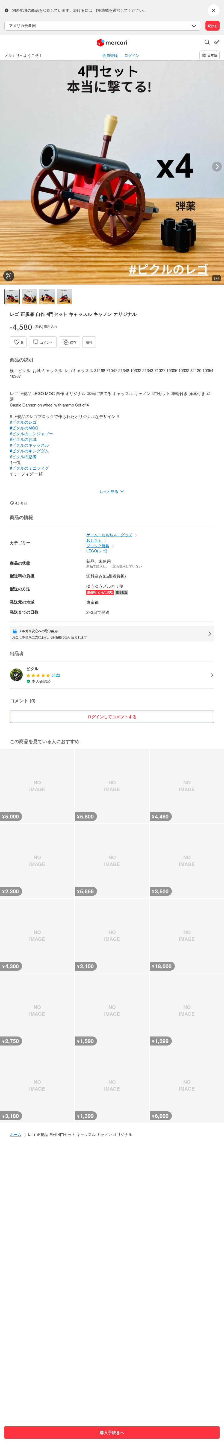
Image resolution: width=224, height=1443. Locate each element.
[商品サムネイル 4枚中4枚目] (64, 296)
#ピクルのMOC (24, 428)
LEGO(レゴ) (96, 550)
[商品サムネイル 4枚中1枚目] (12, 296)
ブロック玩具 (97, 545)
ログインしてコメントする (112, 717)
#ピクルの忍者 (23, 456)
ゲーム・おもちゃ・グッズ (109, 534)
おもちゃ (94, 540)
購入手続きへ (112, 1432)
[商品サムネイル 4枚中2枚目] (29, 296)
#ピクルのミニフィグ (29, 468)
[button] (207, 43)
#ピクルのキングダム (29, 450)
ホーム (15, 1134)
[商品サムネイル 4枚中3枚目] (47, 296)
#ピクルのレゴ (23, 422)
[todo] (217, 42)
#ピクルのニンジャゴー (31, 433)
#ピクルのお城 (23, 439)
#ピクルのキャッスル (29, 445)
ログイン (132, 55)
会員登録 (110, 55)
